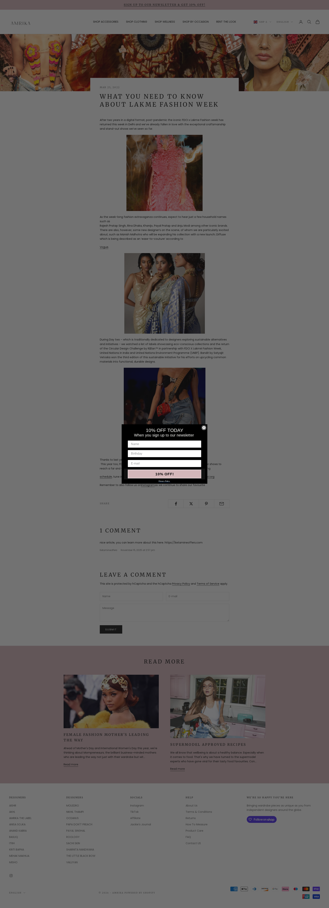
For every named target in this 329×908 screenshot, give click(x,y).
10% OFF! (164, 474)
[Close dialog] (204, 428)
